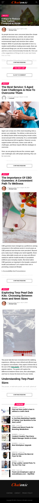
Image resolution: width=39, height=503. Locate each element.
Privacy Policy (27, 493)
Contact (17, 493)
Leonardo (11, 98)
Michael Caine (13, 30)
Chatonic (9, 493)
